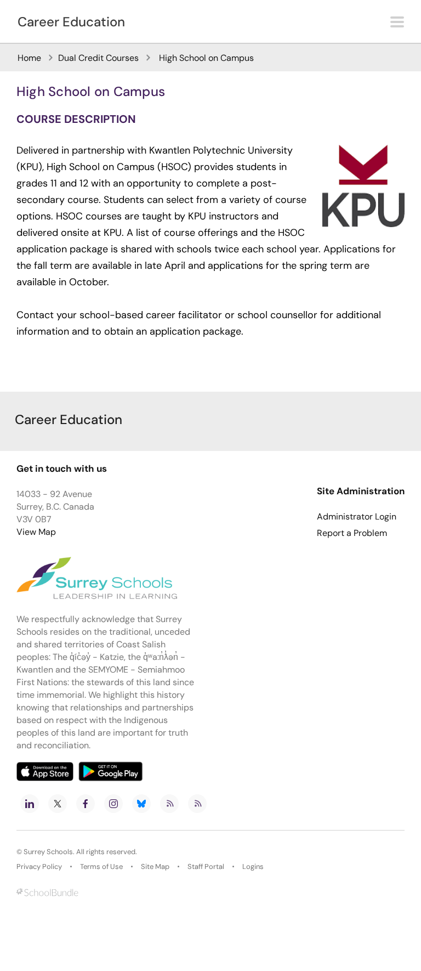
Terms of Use (101, 866)
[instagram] (113, 803)
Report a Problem (352, 533)
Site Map (155, 866)
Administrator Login (356, 516)
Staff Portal (205, 866)
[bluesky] (141, 803)
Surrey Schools (48, 851)
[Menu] (397, 21)
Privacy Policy (39, 866)
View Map (36, 532)
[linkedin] (29, 803)
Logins (253, 866)
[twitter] (57, 803)
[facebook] (85, 803)
